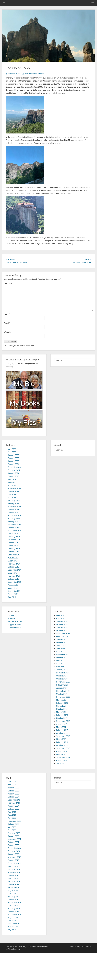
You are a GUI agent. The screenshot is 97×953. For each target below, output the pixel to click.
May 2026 (12, 449)
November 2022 (14, 488)
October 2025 (13, 458)
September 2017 (14, 555)
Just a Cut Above (15, 621)
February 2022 (14, 500)
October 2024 (13, 464)
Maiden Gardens (14, 627)
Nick (26, 74)
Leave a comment (37, 74)
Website (7, 332)
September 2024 (14, 467)
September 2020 (14, 515)
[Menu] (4, 3)
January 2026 (13, 455)
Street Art (11, 618)
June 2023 (12, 482)
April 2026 (12, 452)
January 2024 (13, 473)
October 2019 (13, 528)
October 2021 (13, 509)
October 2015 (13, 579)
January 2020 (13, 521)
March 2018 (13, 546)
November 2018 (14, 540)
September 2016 (14, 570)
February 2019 (14, 537)
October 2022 (13, 491)
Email (7, 323)
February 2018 (14, 549)
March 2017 (13, 561)
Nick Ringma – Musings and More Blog (33, 946)
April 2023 (12, 485)
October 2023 (13, 476)
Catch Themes (86, 946)
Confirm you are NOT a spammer (20, 346)
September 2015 (14, 582)
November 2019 (14, 524)
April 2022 (12, 497)
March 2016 (13, 573)
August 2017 (13, 558)
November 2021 (14, 506)
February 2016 (14, 576)
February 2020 (14, 518)
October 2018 (13, 543)
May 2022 (12, 494)
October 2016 (13, 567)
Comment (8, 283)
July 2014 (12, 597)
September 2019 (14, 531)
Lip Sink (11, 615)
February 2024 (14, 470)
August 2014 (13, 594)
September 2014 (14, 591)
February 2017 (14, 564)
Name (7, 314)
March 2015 (13, 588)
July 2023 (12, 479)
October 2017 (13, 552)
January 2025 (13, 461)
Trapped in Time (14, 624)
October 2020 (13, 512)
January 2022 (13, 503)
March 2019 (13, 534)
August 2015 (13, 585)
